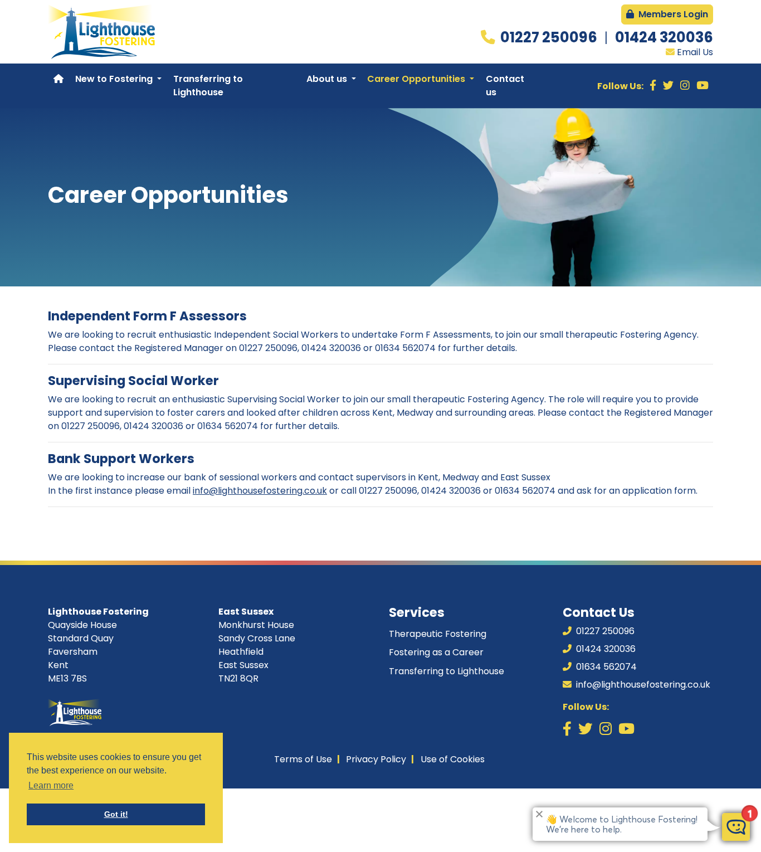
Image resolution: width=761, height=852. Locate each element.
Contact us (505, 85)
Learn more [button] (51, 785)
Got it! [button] (116, 814)
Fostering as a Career (436, 652)
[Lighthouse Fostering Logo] (101, 31)
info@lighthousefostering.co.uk (260, 490)
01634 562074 (605, 666)
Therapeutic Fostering (437, 633)
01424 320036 (664, 37)
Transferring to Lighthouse (208, 85)
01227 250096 (550, 37)
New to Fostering (115, 78)
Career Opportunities (417, 78)
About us (327, 78)
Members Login (672, 14)
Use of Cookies (453, 759)
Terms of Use (303, 759)
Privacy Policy (376, 759)
